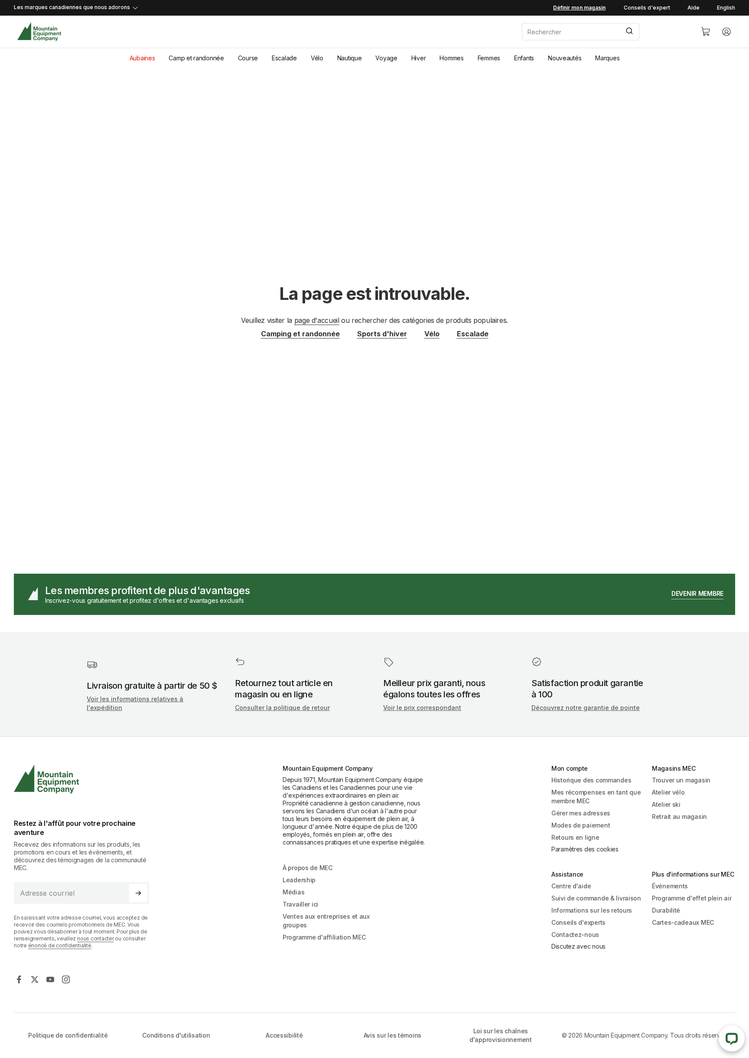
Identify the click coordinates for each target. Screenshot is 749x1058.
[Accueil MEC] (39, 32)
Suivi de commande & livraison (596, 898)
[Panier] (705, 31)
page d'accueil (316, 320)
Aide (693, 7)
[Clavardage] (732, 1038)
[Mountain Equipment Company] (85, 779)
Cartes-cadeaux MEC (683, 922)
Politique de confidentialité (67, 1035)
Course (248, 58)
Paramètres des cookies (585, 849)
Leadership (299, 880)
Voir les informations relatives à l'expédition (135, 703)
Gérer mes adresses (580, 813)
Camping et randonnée (300, 333)
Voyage (386, 58)
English (726, 7)
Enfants (524, 58)
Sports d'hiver (382, 333)
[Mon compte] (726, 31)
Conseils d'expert (647, 7)
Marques (607, 58)
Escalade (284, 58)
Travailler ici (300, 904)
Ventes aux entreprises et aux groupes (326, 921)
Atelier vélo (668, 792)
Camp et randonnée (196, 58)
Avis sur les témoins (392, 1035)
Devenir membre (697, 593)
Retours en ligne (575, 837)
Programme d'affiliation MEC (324, 937)
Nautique (349, 58)
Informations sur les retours (591, 910)
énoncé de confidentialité (59, 945)
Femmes (489, 58)
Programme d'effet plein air (691, 898)
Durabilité (666, 910)
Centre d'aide (571, 886)
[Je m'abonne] (138, 893)
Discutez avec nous (578, 946)
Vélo (317, 58)
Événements (670, 886)
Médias (293, 892)
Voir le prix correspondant (422, 707)
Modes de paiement (580, 825)
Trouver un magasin (681, 780)
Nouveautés (564, 58)
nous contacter (95, 938)
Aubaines (142, 58)
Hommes (451, 58)
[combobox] (604, 31)
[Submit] (629, 31)
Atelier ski (666, 804)
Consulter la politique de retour (282, 707)
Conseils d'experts (578, 922)
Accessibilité (284, 1035)
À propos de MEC (307, 867)
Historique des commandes (591, 780)
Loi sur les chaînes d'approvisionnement (500, 1035)
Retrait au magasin (679, 816)
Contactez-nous (575, 934)
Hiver (418, 58)
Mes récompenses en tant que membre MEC (596, 797)
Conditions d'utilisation (176, 1035)
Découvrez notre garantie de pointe (585, 707)
